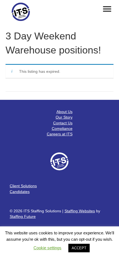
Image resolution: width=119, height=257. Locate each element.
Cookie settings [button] (47, 247)
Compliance (62, 128)
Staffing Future (23, 216)
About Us (64, 111)
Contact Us (63, 123)
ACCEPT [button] (79, 248)
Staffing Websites (79, 211)
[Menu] (107, 9)
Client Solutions (23, 186)
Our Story (64, 117)
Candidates (20, 191)
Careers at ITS (60, 134)
